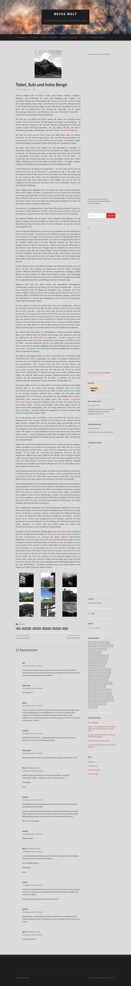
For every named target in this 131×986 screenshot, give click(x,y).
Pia (90, 686)
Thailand (33, 37)
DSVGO (83, 37)
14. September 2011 (23, 89)
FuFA (101, 669)
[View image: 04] (26, 594)
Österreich (46, 628)
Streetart (100, 693)
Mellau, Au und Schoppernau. (66, 130)
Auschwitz (92, 646)
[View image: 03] (69, 580)
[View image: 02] (48, 580)
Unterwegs (92, 703)
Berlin (91, 649)
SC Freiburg (92, 690)
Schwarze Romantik (97, 37)
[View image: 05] (48, 594)
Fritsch (24, 882)
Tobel (65, 628)
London (105, 680)
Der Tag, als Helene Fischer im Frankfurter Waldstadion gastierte (101, 736)
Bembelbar (108, 646)
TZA (102, 700)
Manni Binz (92, 683)
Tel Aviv (108, 693)
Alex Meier (92, 642)
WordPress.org (93, 774)
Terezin (91, 697)
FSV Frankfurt (93, 669)
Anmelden (91, 762)
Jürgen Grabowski (94, 676)
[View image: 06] (69, 594)
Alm (18, 628)
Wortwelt (22, 624)
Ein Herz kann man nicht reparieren (59, 534)
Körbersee (37, 628)
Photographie (21, 37)
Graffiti (108, 669)
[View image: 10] (69, 609)
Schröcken (57, 628)
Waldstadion (101, 703)
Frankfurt (101, 666)
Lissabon (97, 680)
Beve (34, 89)
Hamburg (92, 673)
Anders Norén (102, 978)
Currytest (105, 656)
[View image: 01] (26, 580)
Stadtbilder (92, 693)
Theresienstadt (108, 697)
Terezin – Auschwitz (49, 37)
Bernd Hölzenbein (100, 649)
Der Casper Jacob (94, 405)
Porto (95, 686)
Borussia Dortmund (95, 652)
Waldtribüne (92, 707)
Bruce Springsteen (94, 656)
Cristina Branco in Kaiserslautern (99, 741)
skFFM (24, 909)
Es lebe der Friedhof (73, 637)
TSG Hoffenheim (94, 700)
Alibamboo (26, 685)
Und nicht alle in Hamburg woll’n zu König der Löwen (101, 746)
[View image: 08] (48, 609)
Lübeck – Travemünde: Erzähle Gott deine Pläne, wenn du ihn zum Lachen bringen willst (101, 729)
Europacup (92, 666)
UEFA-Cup (110, 700)
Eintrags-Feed (92, 766)
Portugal (102, 686)
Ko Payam (105, 676)
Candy (59, 531)
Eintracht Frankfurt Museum (97, 663)
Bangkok (100, 646)
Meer (99, 683)
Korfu (91, 680)
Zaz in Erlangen (93, 722)
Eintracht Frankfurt (69, 37)
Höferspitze (39, 337)
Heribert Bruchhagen (103, 673)
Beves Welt (65, 14)
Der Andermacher (94, 428)
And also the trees (103, 642)
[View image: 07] (26, 609)
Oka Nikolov (107, 683)
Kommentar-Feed (94, 770)
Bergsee (50, 237)
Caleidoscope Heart (23, 637)
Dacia (90, 659)
